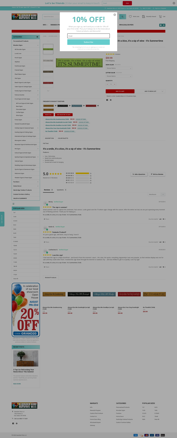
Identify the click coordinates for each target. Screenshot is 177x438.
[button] (114, 14)
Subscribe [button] (88, 42)
